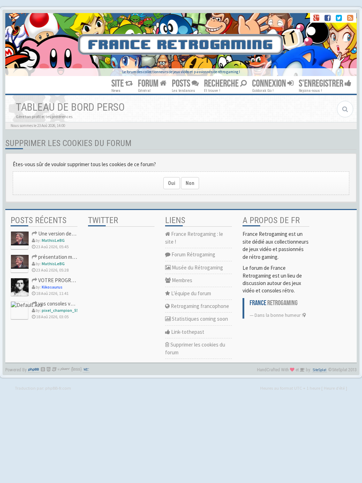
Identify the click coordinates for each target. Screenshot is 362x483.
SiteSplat (319, 370)
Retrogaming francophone (199, 306)
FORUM (149, 83)
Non (190, 183)
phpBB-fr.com (58, 388)
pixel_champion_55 (60, 310)
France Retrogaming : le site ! (194, 238)
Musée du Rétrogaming (197, 267)
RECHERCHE (222, 83)
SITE (118, 83)
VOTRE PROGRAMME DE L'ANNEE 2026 (80, 280)
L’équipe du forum (190, 293)
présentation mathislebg (65, 257)
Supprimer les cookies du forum (195, 348)
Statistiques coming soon (199, 318)
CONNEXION (269, 83)
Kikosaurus (52, 287)
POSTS (182, 83)
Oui (171, 183)
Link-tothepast (187, 331)
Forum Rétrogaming (192, 254)
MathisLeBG (53, 240)
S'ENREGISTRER (322, 83)
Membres (181, 280)
